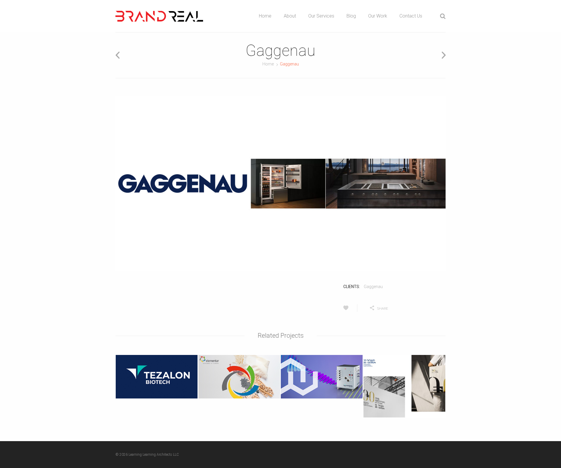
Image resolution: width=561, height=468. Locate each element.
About (290, 16)
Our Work (377, 16)
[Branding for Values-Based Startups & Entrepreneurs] (159, 16)
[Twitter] (409, 308)
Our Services (321, 16)
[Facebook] (424, 308)
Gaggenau (373, 286)
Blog (351, 16)
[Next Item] (442, 55)
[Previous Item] (119, 55)
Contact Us (410, 16)
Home (265, 16)
